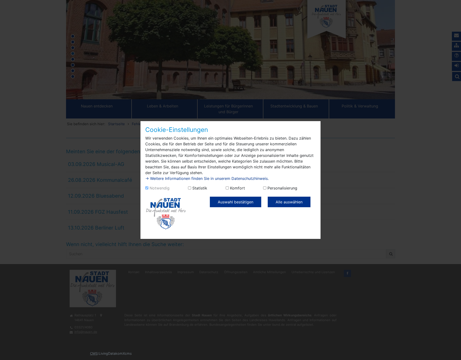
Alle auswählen (289, 202)
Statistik (199, 188)
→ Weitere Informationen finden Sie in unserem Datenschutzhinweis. (207, 178)
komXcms (123, 353)
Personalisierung (282, 188)
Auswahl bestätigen (235, 202)
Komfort (237, 188)
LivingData (107, 353)
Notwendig (160, 188)
